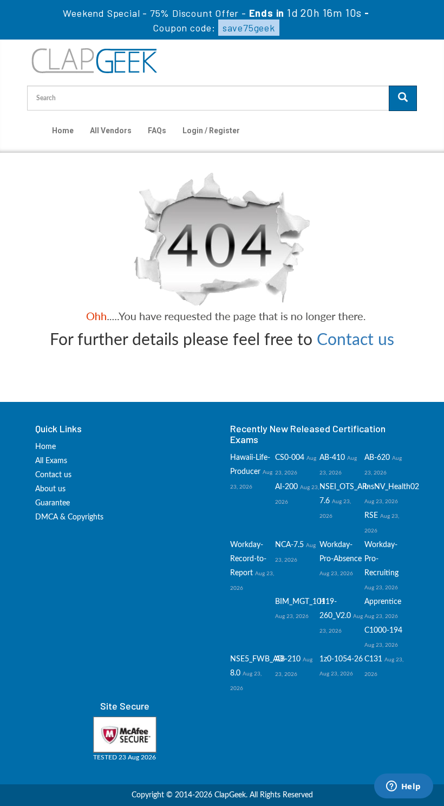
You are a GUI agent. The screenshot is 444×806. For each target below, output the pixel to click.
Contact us (355, 340)
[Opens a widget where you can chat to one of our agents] (403, 787)
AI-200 (286, 487)
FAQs (157, 130)
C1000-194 (383, 630)
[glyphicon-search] (403, 98)
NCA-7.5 (289, 545)
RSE (371, 515)
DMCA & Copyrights (69, 517)
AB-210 (288, 659)
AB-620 (377, 457)
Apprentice (382, 602)
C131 (373, 659)
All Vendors (111, 130)
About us (50, 489)
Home (63, 130)
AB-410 (332, 457)
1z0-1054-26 (341, 659)
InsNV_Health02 (391, 487)
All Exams (51, 461)
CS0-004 (289, 457)
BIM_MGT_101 (300, 602)
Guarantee (52, 503)
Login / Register (211, 130)
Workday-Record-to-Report (248, 559)
